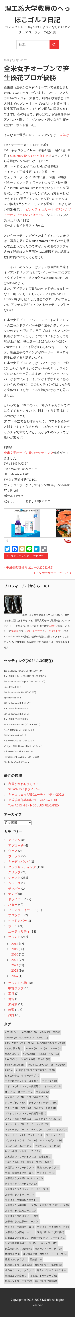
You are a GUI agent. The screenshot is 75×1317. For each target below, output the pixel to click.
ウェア (12, 851)
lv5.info (46, 1299)
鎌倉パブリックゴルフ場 (51, 1270)
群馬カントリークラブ (53, 1254)
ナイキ (36, 1129)
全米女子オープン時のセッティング (28, 453)
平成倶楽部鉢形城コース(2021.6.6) (29, 567)
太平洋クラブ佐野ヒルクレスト (24, 1178)
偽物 (48, 1162)
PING (42, 1053)
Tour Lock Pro (38, 1064)
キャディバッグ (19, 861)
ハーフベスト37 (52, 631)
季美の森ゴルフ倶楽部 (50, 1232)
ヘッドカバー (17, 920)
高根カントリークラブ (43, 1275)
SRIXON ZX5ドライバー (24, 789)
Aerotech (29, 1032)
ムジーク (25, 1145)
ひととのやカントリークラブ (22, 1075)
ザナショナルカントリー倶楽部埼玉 (25, 1113)
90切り (14, 631)
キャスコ (42, 1091)
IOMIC (42, 1037)
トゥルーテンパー (17, 1129)
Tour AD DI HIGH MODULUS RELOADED (33, 805)
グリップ (14, 872)
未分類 (12, 1004)
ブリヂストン (14, 1140)
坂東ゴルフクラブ (48, 1167)
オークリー (25, 1091)
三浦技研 (45, 1156)
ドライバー (16, 899)
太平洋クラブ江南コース (20, 1210)
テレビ (12, 894)
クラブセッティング (17, 556)
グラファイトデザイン (43, 1102)
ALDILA (45, 1032)
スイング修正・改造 (18, 1118)
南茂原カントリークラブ (19, 1167)
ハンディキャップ (55, 1129)
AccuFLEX (12, 1032)
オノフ (10, 1091)
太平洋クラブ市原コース (19, 1194)
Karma (31, 1048)
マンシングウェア (51, 1140)
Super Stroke (15, 1064)
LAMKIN (55, 1048)
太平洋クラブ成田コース (54, 1205)
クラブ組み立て (37, 1097)
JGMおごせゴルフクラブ (19, 1042)
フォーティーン (15, 1134)
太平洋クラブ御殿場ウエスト (22, 1199)
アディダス (49, 1080)
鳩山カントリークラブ (18, 1281)
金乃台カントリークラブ (19, 1270)
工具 (11, 993)
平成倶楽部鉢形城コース (20, 1243)
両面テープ (34, 1162)
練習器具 (30, 1254)
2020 (14, 954)
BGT (56, 1032)
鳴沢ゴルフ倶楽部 (46, 1281)
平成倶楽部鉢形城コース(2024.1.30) (32, 800)
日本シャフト (47, 1243)
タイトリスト (14, 1124)
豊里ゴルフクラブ (16, 1259)
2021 (14, 960)
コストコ (11, 1108)
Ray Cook (12, 1059)
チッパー (14, 888)
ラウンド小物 (17, 983)
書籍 (11, 999)
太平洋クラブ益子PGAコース (22, 1221)
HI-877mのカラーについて (51, 573)
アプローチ (16, 845)
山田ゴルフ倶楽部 (17, 1237)
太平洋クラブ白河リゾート (21, 1216)
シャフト (14, 877)
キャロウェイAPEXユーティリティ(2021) (36, 794)
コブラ (26, 1108)
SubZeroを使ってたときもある (31, 156)
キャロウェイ (14, 1097)
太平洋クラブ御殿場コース (21, 1205)
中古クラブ (16, 988)
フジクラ (35, 1134)
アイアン (14, 840)
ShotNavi (28, 1059)
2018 (14, 944)
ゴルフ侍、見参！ (45, 1108)
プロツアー (39, 556)
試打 (11, 1015)
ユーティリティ (19, 931)
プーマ (32, 1140)
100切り (53, 625)
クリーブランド (15, 1102)
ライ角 (54, 1145)
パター (12, 904)
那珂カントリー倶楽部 (18, 1264)
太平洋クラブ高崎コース (19, 1232)
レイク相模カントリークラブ (22, 1151)
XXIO (9, 1070)
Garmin (11, 1037)
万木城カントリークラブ (20, 1156)
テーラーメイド (38, 1124)
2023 (14, 970)
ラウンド (14, 937)
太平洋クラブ (46, 1172)
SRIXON (44, 1059)
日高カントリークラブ (48, 1248)
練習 (11, 1010)
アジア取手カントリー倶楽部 (22, 1080)
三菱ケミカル (14, 1162)
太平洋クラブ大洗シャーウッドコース (27, 1189)
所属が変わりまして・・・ (26, 784)
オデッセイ (52, 1086)
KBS (43, 1048)
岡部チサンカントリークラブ (48, 1237)
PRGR (54, 1053)
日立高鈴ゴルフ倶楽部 (18, 1248)
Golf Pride (27, 1037)
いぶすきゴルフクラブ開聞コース (35, 1070)
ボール (12, 926)
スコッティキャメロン (47, 1118)
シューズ (14, 883)
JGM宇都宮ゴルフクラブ (50, 1042)
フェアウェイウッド (22, 910)
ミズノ (11, 1145)
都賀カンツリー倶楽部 (48, 1264)
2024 (14, 976)
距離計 (36, 1259)
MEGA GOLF (12, 1053)
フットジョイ (55, 1134)
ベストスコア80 (33, 631)
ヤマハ (41, 1145)
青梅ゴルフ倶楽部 (16, 1275)
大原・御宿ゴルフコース (19, 1172)
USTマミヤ (58, 1064)
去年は (64, 135)
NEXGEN (29, 1053)
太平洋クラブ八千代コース (21, 1183)
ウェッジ (14, 856)
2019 (14, 949)
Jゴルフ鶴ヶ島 (14, 1048)
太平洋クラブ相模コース (19, 1226)
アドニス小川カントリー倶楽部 (23, 1086)
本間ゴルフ (12, 1254)
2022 (14, 965)
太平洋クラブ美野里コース (53, 1226)
